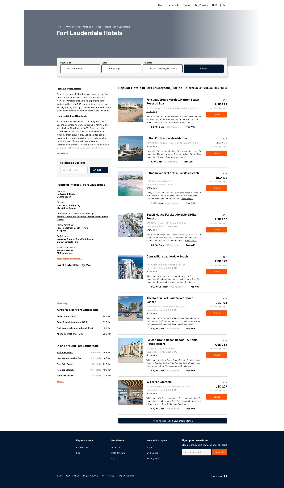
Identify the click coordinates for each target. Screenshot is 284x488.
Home (60, 26)
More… (60, 381)
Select (217, 114)
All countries (82, 447)
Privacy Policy (107, 476)
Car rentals (173, 5)
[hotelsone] (75, 5)
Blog (160, 5)
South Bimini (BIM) (66, 316)
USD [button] (214, 5)
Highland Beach (65, 375)
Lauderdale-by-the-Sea (69, 358)
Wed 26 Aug (114, 68)
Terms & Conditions (125, 476)
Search (203, 68)
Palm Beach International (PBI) (72, 322)
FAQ (113, 458)
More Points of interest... (69, 258)
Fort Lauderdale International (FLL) (75, 328)
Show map (62, 303)
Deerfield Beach (65, 364)
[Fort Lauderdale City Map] (84, 284)
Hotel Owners (118, 453)
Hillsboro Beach (65, 352)
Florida (98, 26)
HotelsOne (75, 476)
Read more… (186, 122)
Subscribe (220, 452)
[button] (224, 5)
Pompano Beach (65, 370)
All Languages (153, 458)
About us (115, 447)
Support (187, 5)
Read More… (63, 153)
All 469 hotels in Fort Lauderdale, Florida (206, 88)
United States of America (78, 26)
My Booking (202, 5)
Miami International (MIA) (70, 333)
